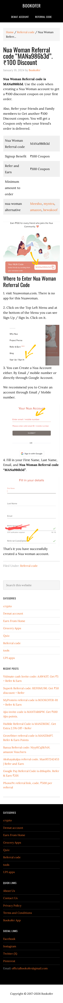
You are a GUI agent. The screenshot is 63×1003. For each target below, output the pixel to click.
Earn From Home (14, 621)
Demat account (13, 613)
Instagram (9, 946)
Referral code (29, 565)
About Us (9, 890)
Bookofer (32, 5)
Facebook (9, 939)
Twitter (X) (10, 953)
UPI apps (9, 658)
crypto (7, 606)
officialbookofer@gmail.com (30, 968)
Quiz (6, 635)
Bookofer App (12, 920)
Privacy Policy (12, 905)
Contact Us (10, 898)
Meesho (36, 204)
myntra (49, 204)
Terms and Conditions (17, 912)
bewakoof (50, 210)
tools (6, 650)
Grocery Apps (12, 628)
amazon (35, 210)
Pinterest (9, 961)
